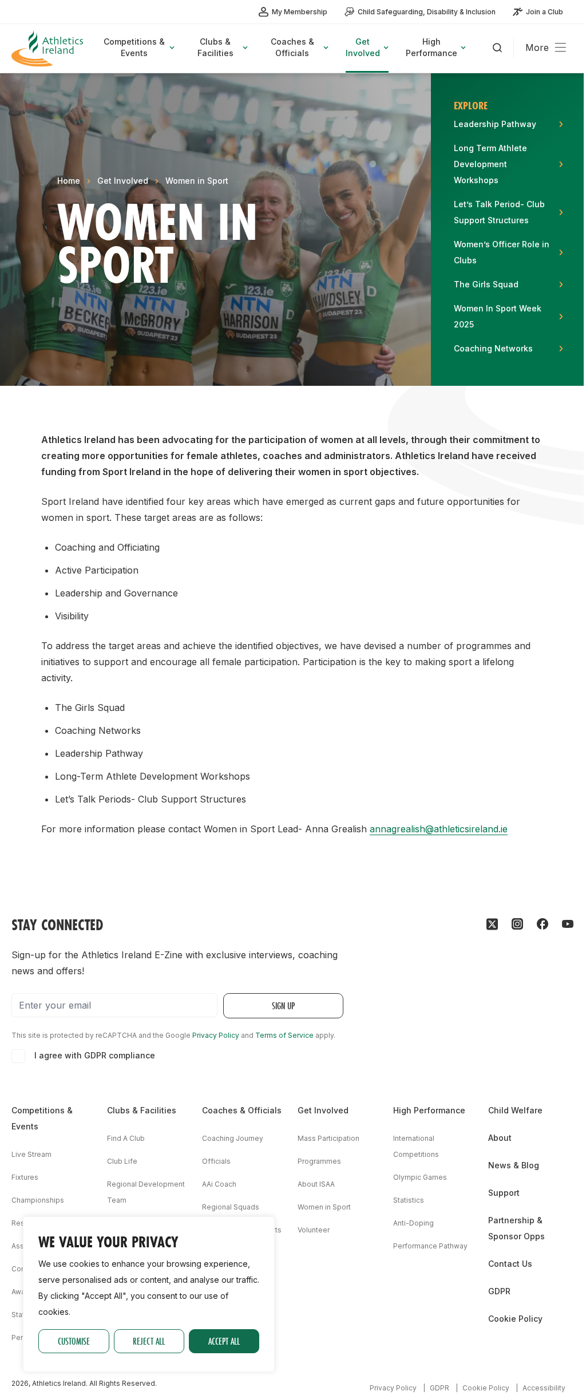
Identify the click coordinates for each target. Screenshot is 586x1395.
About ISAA (316, 1184)
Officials (216, 1161)
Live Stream (31, 1154)
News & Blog (513, 1165)
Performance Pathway (430, 1246)
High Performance (429, 1110)
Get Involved (122, 180)
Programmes (319, 1161)
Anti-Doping (413, 1223)
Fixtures (24, 1177)
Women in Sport (196, 180)
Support (504, 1193)
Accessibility (543, 1388)
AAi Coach (219, 1184)
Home (68, 180)
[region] (149, 1294)
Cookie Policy (515, 1318)
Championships (37, 1200)
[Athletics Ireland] (48, 48)
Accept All (224, 1340)
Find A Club (126, 1138)
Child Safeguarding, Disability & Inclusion (427, 11)
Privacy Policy (215, 1035)
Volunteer (314, 1230)
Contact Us (510, 1263)
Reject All (149, 1340)
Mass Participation (328, 1138)
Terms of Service (284, 1035)
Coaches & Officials (242, 1110)
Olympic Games (420, 1177)
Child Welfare (515, 1110)
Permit (22, 1337)
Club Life (122, 1161)
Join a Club (544, 11)
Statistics (408, 1200)
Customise (74, 1340)
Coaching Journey (232, 1138)
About (500, 1138)
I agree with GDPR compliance (94, 1055)
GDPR (499, 1291)
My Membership (299, 11)
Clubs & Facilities (141, 1110)
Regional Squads (230, 1207)
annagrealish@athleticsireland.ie (439, 829)
